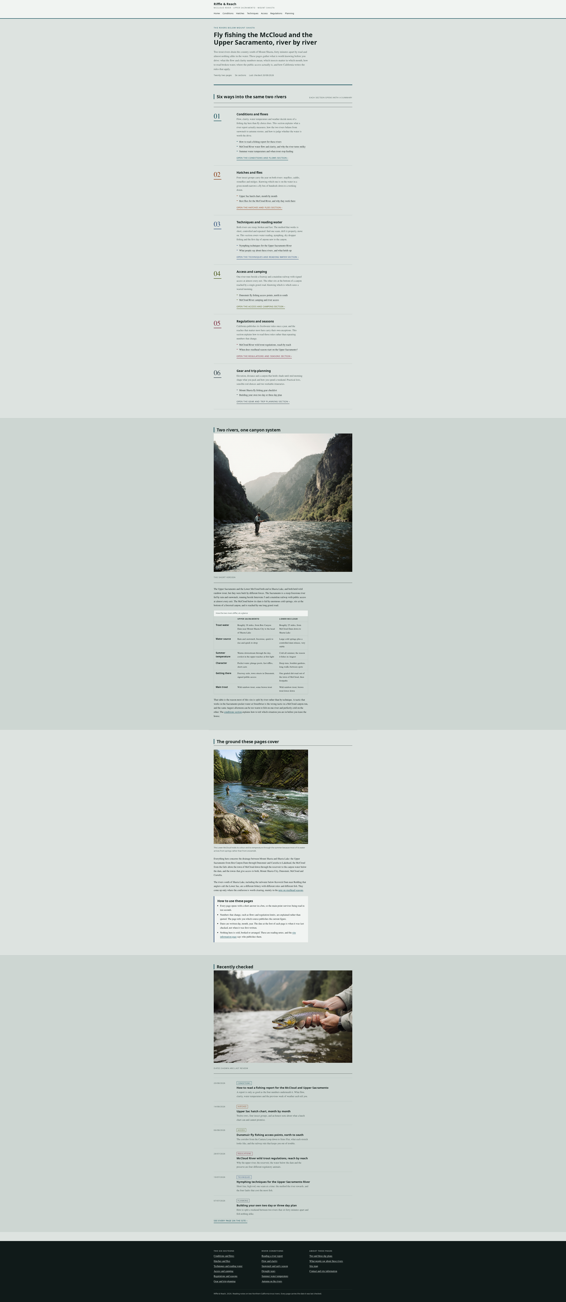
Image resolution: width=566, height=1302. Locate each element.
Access (264, 13)
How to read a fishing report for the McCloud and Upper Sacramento (282, 1087)
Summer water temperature (275, 1276)
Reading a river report (272, 1256)
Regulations (276, 13)
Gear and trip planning (254, 371)
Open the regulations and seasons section (264, 356)
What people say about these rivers (326, 1261)
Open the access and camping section (260, 306)
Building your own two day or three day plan (260, 395)
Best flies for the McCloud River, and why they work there (267, 201)
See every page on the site (230, 1220)
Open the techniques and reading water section (267, 257)
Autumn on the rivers (272, 1281)
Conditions (228, 13)
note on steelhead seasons (290, 890)
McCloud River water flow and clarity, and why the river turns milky (272, 146)
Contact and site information (323, 1271)
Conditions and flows (252, 114)
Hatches (240, 13)
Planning (289, 13)
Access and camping (252, 272)
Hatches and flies (249, 172)
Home (217, 13)
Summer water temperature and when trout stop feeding (266, 151)
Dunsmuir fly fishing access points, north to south (263, 295)
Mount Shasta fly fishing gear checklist (258, 390)
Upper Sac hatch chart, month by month (258, 196)
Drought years (268, 1271)
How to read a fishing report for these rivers (260, 141)
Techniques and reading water (259, 222)
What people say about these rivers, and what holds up (265, 250)
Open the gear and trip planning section (262, 401)
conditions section (233, 712)
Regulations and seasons (255, 321)
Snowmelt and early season (275, 1266)
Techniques (252, 13)
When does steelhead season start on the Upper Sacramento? (268, 349)
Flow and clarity (269, 1261)
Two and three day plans (320, 1256)
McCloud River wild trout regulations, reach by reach (265, 344)
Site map (313, 1266)
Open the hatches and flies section (259, 207)
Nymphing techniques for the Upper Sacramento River (265, 245)
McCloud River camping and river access (259, 300)
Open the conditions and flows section (262, 157)
